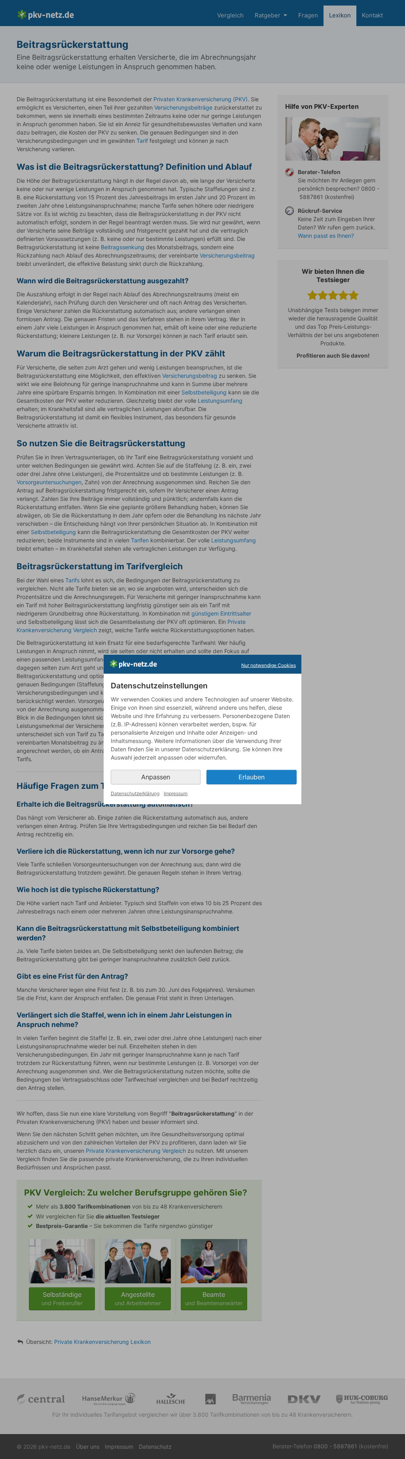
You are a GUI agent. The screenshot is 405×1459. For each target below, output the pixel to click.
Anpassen (155, 777)
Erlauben (251, 777)
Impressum (175, 793)
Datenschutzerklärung (135, 793)
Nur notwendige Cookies (268, 665)
